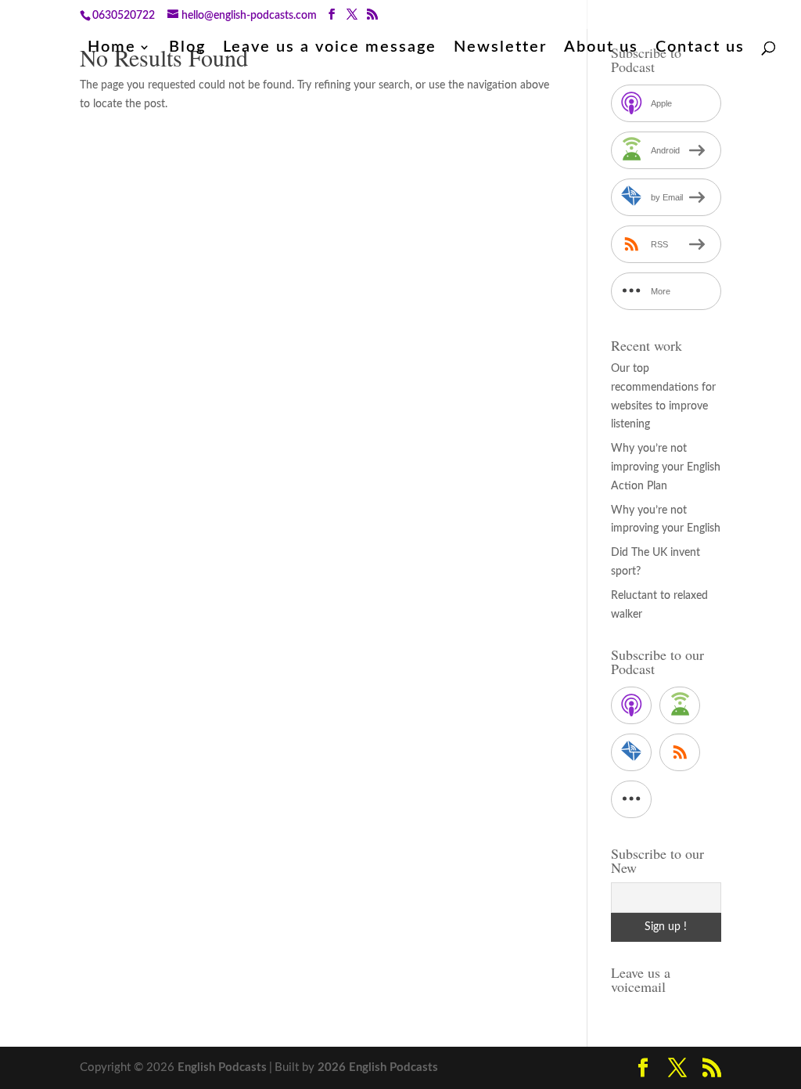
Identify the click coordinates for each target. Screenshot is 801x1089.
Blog (187, 48)
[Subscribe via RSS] (679, 752)
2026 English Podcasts (378, 1067)
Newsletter (500, 48)
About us (601, 48)
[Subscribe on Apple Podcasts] (631, 705)
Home (112, 48)
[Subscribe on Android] (679, 705)
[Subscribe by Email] (631, 752)
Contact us (700, 48)
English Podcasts (222, 1067)
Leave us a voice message (329, 48)
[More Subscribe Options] (631, 799)
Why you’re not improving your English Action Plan (665, 467)
